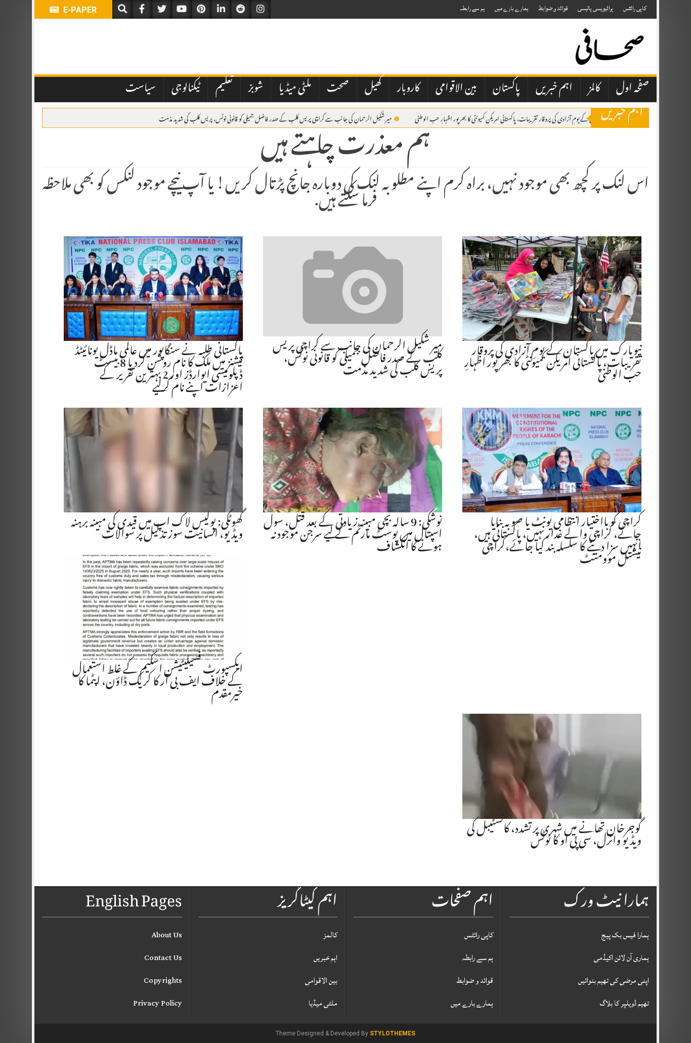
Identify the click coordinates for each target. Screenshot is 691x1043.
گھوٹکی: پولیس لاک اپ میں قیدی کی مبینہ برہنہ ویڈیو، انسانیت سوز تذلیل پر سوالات (157, 529)
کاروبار (408, 89)
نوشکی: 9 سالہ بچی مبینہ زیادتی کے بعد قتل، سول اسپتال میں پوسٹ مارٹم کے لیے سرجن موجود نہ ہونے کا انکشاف (353, 536)
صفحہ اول (632, 89)
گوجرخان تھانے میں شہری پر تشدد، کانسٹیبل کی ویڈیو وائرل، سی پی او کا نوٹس (554, 836)
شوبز (255, 89)
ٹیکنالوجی (185, 89)
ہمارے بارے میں (511, 8)
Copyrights (163, 980)
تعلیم (224, 89)
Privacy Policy (157, 1003)
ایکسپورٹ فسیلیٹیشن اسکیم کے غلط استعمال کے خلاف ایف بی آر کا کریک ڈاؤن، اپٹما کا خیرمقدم (157, 683)
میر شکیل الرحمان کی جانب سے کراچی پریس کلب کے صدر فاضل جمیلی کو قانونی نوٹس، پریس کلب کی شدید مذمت (275, 118)
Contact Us (163, 957)
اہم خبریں (554, 89)
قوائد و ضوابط (553, 8)
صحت (338, 89)
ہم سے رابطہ (472, 8)
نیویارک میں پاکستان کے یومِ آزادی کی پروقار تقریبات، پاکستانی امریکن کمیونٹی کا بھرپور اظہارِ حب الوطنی (524, 118)
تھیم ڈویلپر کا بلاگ (624, 1003)
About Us (167, 935)
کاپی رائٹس (634, 8)
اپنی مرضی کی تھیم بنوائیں (613, 980)
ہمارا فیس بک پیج (625, 935)
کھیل (373, 89)
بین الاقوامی (456, 89)
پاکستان (506, 89)
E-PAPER (79, 10)
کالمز (594, 89)
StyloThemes (392, 1033)
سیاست (140, 89)
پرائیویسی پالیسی (595, 8)
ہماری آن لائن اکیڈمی (621, 957)
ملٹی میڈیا (295, 89)
